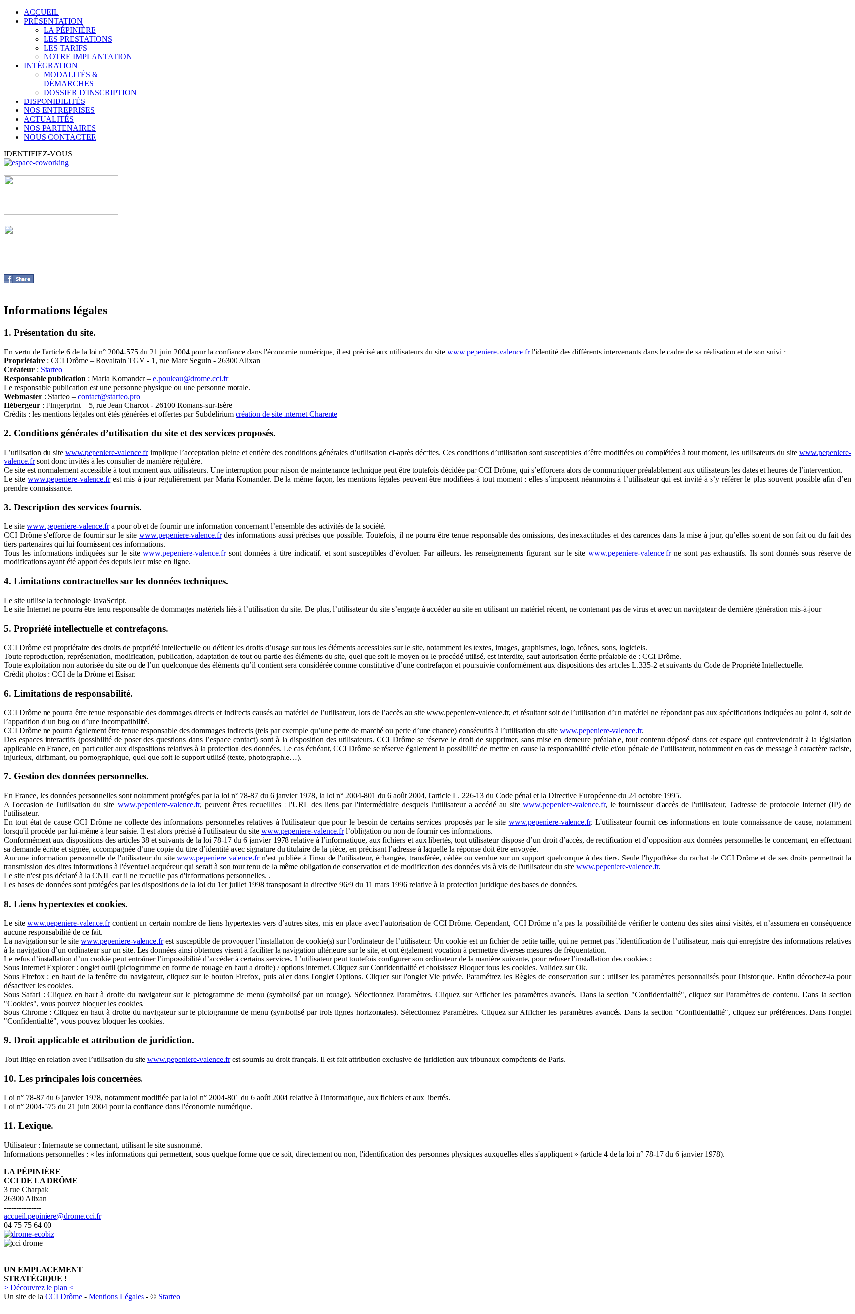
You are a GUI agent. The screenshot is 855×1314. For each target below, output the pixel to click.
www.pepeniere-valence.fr (488, 352)
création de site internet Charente (286, 414)
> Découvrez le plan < (39, 1287)
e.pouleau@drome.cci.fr (190, 378)
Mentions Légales (116, 1296)
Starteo (51, 369)
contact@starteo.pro (109, 396)
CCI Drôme (63, 1296)
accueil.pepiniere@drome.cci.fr (52, 1216)
